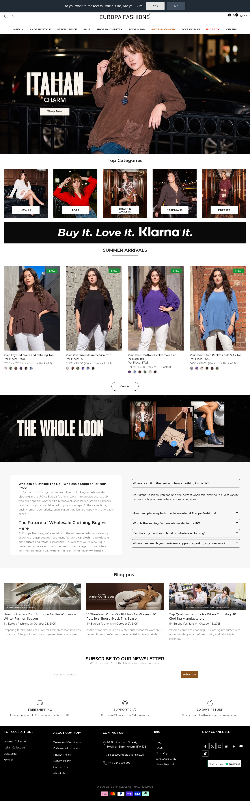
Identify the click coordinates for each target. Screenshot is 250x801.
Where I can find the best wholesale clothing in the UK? (171, 483)
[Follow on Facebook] (205, 746)
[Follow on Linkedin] (227, 746)
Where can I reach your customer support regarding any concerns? (179, 543)
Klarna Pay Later (166, 764)
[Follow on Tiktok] (205, 753)
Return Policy (62, 761)
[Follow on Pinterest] (234, 746)
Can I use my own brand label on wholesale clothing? (169, 533)
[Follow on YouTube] (241, 746)
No (176, 6)
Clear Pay (162, 753)
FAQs (159, 747)
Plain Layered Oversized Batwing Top (29, 355)
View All (125, 386)
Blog (159, 742)
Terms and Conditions (67, 742)
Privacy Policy (62, 754)
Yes (155, 6)
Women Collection (15, 741)
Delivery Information (66, 748)
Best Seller (10, 753)
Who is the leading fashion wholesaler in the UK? (166, 523)
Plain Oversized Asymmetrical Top (88, 355)
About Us (59, 773)
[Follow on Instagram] (220, 746)
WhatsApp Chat (166, 758)
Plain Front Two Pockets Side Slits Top (216, 355)
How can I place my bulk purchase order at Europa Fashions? (174, 513)
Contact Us (60, 767)
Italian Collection (14, 747)
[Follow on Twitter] (212, 746)
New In (8, 760)
